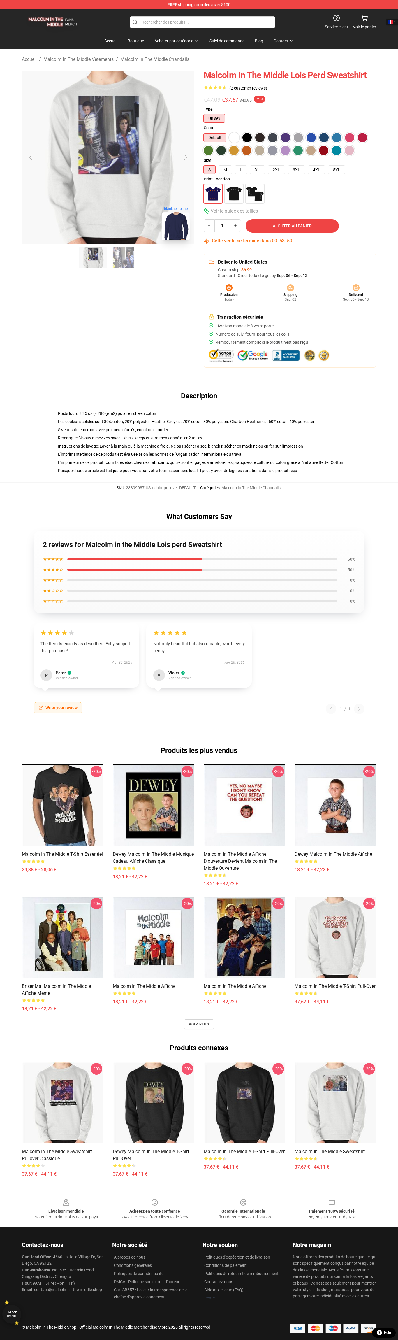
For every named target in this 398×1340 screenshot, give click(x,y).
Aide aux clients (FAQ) (224, 1290)
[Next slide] (185, 157)
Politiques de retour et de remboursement (241, 1273)
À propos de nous (129, 1257)
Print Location (217, 179)
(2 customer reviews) (248, 88)
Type (208, 109)
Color (209, 127)
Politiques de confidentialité (138, 1273)
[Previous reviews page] (331, 709)
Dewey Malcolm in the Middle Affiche (333, 854)
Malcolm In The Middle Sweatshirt (330, 1151)
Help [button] (387, 1333)
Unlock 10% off (12, 1314)
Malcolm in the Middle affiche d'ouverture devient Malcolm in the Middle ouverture (240, 861)
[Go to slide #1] (93, 257)
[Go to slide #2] (123, 257)
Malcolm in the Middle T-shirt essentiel (62, 854)
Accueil (29, 59)
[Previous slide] (31, 157)
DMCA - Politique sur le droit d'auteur (146, 1281)
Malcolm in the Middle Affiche (144, 986)
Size (208, 160)
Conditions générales (133, 1265)
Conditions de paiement (225, 1265)
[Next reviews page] (359, 709)
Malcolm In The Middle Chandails (154, 59)
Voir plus (199, 1024)
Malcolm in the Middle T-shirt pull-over (335, 986)
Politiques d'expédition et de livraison (237, 1257)
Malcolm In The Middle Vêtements (78, 59)
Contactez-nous (218, 1281)
